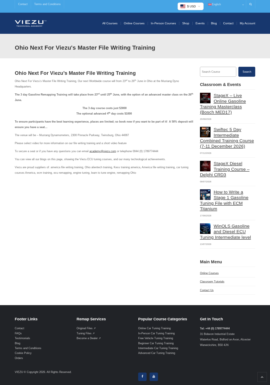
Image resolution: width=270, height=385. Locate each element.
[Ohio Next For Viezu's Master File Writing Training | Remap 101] (30, 23)
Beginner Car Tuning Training (156, 343)
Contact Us (207, 290)
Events (200, 23)
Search (247, 71)
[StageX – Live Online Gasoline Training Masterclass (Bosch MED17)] (205, 98)
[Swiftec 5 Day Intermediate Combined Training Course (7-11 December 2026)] (205, 132)
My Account (247, 23)
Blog (214, 23)
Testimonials (22, 338)
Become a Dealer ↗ (89, 338)
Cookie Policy (23, 353)
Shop (185, 23)
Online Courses (134, 23)
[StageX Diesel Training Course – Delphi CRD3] (205, 166)
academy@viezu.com (102, 151)
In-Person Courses (163, 23)
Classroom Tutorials (212, 281)
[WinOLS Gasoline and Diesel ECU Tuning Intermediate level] (205, 228)
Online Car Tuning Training (154, 328)
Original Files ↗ (86, 328)
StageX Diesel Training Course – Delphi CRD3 (225, 169)
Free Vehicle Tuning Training (155, 338)
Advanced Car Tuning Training (156, 353)
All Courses (109, 23)
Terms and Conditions (47, 4)
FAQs (18, 333)
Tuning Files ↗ (86, 333)
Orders (19, 358)
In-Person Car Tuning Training (156, 333)
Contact (23, 4)
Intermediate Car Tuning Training (158, 348)
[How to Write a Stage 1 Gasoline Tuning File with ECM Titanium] (205, 194)
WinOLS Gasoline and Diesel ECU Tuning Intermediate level (225, 232)
